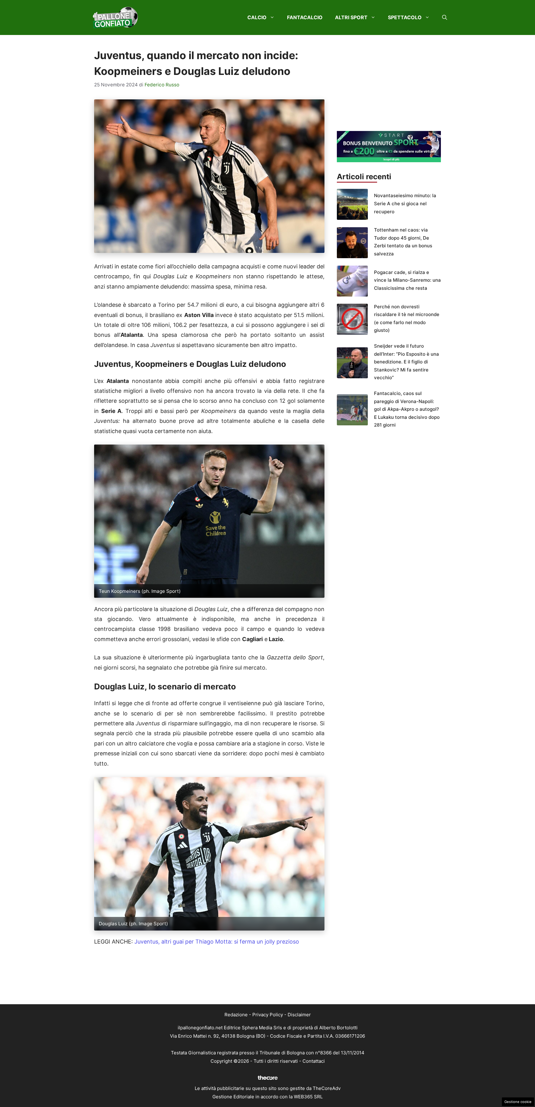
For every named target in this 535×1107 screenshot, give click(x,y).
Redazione (236, 1015)
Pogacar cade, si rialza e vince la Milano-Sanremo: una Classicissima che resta (407, 280)
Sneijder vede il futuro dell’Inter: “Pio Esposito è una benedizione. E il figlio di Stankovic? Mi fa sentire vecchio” (406, 361)
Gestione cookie (518, 1102)
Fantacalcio (305, 17)
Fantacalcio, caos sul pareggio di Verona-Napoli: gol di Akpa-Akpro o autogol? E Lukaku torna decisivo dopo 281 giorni (407, 409)
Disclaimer (299, 1015)
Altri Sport (351, 17)
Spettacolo (405, 17)
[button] (444, 17)
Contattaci (313, 1061)
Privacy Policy (267, 1015)
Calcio (257, 17)
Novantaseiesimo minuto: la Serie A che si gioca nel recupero (405, 203)
